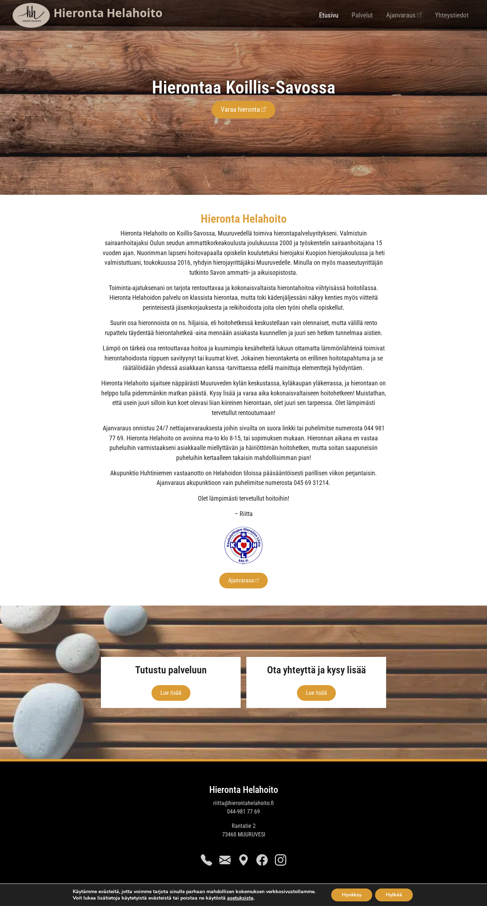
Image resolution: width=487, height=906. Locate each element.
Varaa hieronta (240, 109)
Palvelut (362, 15)
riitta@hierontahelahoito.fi (243, 803)
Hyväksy (352, 894)
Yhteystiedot (452, 15)
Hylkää (394, 894)
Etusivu (328, 15)
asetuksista (240, 898)
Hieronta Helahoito (243, 789)
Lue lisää (170, 692)
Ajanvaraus (401, 15)
